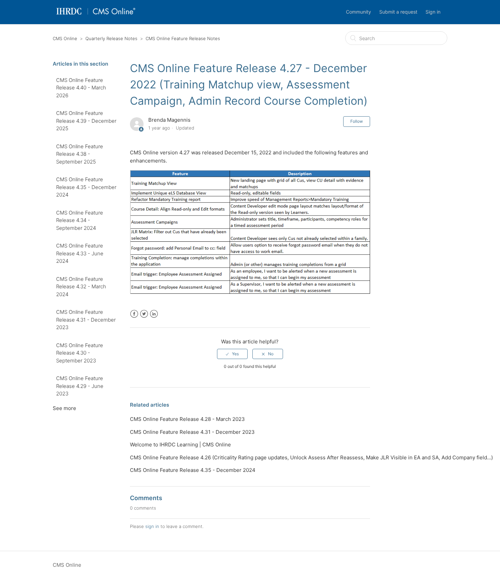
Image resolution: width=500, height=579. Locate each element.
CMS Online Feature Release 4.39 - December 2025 (86, 121)
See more (64, 408)
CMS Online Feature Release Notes (183, 38)
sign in (152, 526)
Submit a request (398, 12)
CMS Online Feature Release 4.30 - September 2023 (79, 353)
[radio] (232, 354)
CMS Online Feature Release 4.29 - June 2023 (79, 386)
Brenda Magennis (169, 120)
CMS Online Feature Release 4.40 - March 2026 (81, 88)
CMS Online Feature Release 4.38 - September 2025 (79, 154)
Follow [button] (356, 121)
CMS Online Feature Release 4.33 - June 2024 (79, 253)
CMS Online (65, 38)
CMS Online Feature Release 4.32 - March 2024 (81, 286)
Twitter (144, 314)
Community (358, 12)
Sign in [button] (433, 12)
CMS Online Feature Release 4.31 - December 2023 (86, 319)
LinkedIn (154, 314)
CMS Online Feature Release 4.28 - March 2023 (187, 419)
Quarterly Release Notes (111, 38)
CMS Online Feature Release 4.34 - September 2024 (79, 220)
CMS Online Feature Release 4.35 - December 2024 (86, 187)
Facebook (134, 314)
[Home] (96, 15)
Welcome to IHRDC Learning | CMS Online (180, 444)
